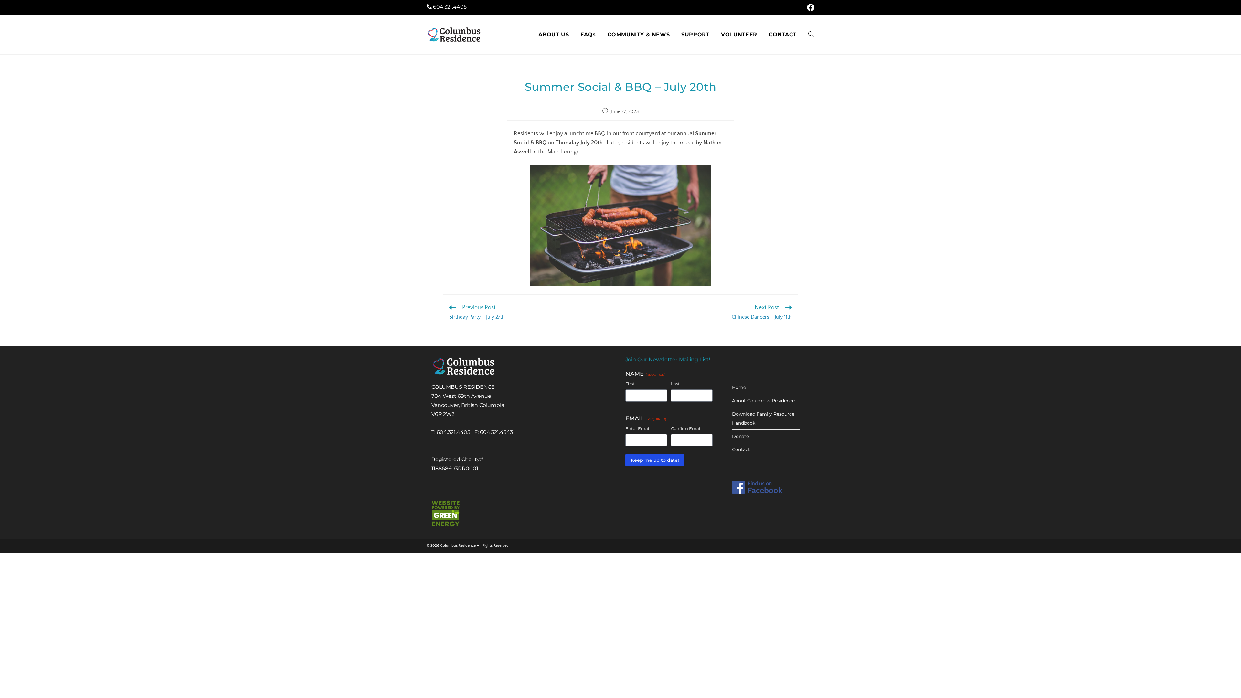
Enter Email (638, 428)
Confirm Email (686, 428)
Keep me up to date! (655, 460)
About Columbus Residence (763, 401)
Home (739, 387)
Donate (740, 436)
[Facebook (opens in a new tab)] (809, 7)
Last (675, 383)
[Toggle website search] (810, 34)
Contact (741, 449)
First (629, 383)
